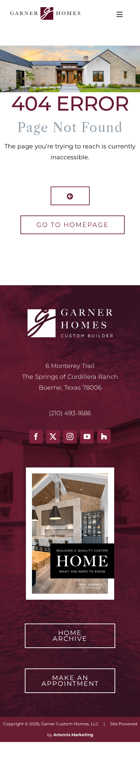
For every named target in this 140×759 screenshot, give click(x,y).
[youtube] (87, 436)
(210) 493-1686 (70, 413)
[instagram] (70, 436)
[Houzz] (104, 436)
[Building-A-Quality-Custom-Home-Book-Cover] (70, 470)
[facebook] (36, 436)
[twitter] (53, 436)
